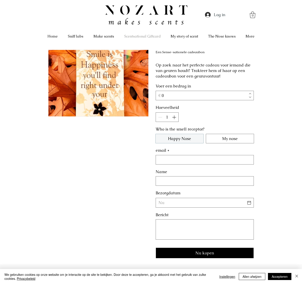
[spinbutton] (167, 117)
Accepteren (280, 276)
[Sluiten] (296, 276)
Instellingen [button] (227, 276)
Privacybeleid (26, 278)
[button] (252, 14)
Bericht (162, 214)
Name (161, 171)
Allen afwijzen (252, 276)
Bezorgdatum (168, 192)
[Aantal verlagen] (159, 117)
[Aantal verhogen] (174, 117)
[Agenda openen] (249, 202)
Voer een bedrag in (173, 86)
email (162, 150)
